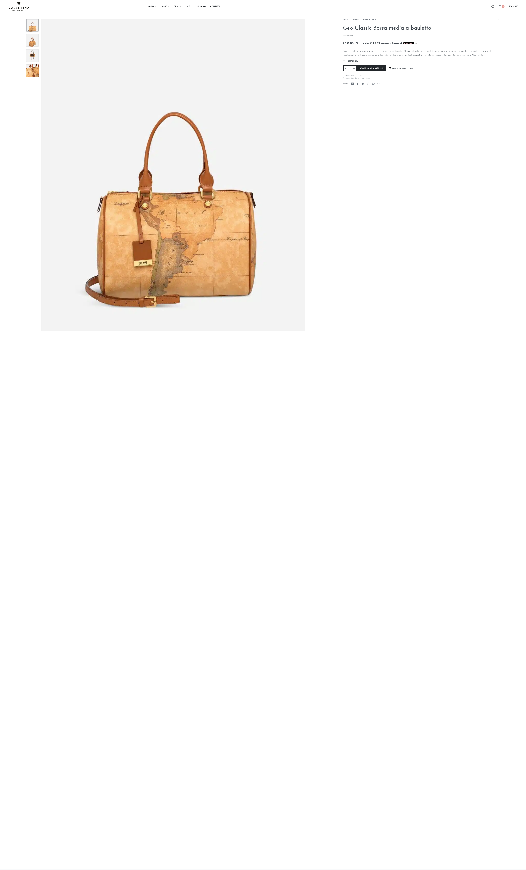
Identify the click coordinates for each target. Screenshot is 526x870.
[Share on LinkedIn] (363, 84)
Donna (346, 20)
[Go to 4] (32, 70)
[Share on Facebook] (357, 84)
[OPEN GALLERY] (173, 175)
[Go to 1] (32, 25)
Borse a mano (369, 20)
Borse (356, 20)
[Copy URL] (378, 84)
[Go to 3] (32, 55)
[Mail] (373, 84)
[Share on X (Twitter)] (352, 84)
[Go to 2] (32, 40)
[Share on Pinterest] (368, 84)
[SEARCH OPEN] (492, 6)
